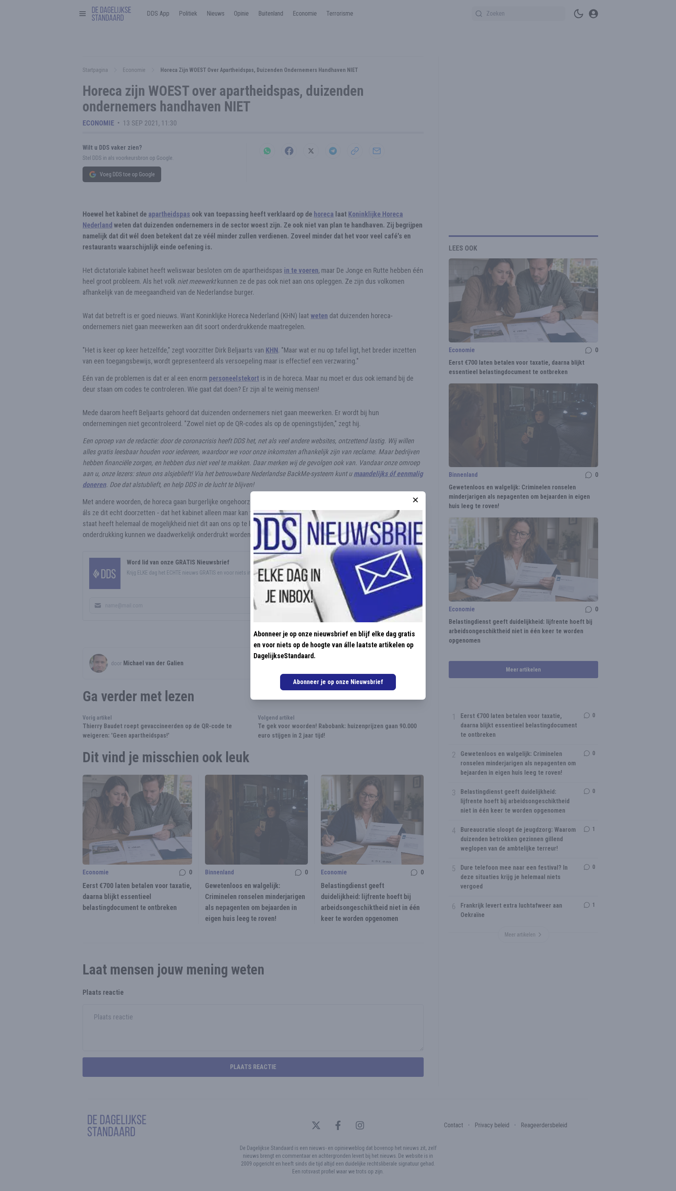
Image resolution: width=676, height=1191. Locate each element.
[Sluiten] (415, 500)
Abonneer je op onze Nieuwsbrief (338, 682)
